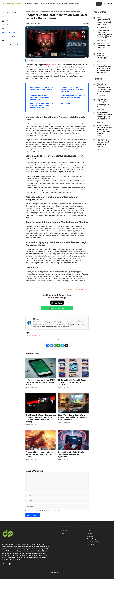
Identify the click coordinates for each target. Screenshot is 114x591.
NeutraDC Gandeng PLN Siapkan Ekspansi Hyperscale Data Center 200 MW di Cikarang (104, 129)
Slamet (27, 23)
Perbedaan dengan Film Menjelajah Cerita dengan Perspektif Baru (39, 97)
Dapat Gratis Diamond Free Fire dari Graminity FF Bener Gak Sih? (103, 56)
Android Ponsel (29, 11)
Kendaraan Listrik (11, 37)
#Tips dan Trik (50, 3)
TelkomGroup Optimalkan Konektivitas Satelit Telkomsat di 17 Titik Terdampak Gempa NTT (104, 88)
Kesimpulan (65, 103)
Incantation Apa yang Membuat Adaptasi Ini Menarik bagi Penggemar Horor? (42, 105)
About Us (90, 530)
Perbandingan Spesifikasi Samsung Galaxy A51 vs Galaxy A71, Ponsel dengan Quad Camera (104, 68)
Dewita (27, 424)
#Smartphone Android (31, 3)
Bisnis (7, 29)
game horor (50, 65)
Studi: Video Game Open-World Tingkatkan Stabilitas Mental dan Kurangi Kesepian (72, 417)
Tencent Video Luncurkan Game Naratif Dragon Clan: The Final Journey (39, 454)
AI (5, 17)
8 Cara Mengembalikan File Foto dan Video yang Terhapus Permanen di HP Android (104, 20)
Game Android (10, 33)
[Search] (99, 4)
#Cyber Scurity (75, 3)
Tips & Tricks (63, 533)
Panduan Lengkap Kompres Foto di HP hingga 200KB (103, 45)
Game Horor (29, 335)
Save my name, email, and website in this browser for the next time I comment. (47, 510)
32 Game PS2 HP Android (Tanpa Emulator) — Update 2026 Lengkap (72, 382)
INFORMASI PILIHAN (9, 12)
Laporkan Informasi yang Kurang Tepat (77, 289)
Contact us (90, 536)
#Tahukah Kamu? (62, 3)
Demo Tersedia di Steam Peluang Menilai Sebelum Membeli (73, 96)
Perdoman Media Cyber (94, 542)
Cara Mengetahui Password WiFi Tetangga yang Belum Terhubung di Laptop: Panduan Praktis (104, 34)
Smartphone (63, 530)
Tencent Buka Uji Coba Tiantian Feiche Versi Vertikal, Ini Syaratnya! (71, 454)
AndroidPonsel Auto (12, 45)
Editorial (89, 533)
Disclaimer (90, 544)
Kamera (7, 41)
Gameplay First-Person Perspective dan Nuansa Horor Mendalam (72, 89)
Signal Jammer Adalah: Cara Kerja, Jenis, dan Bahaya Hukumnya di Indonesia (103, 142)
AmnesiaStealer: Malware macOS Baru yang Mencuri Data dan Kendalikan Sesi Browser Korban (104, 116)
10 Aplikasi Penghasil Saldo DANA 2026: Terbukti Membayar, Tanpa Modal (40, 382)
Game (36, 11)
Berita (7, 21)
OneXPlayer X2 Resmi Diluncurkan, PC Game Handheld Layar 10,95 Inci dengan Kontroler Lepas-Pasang (40, 418)
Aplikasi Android (10, 25)
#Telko (42, 3)
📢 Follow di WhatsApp (57, 308)
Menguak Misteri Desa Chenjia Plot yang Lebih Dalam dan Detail (42, 88)
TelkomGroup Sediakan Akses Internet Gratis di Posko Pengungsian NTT (103, 102)
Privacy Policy (91, 539)
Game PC (37, 335)
